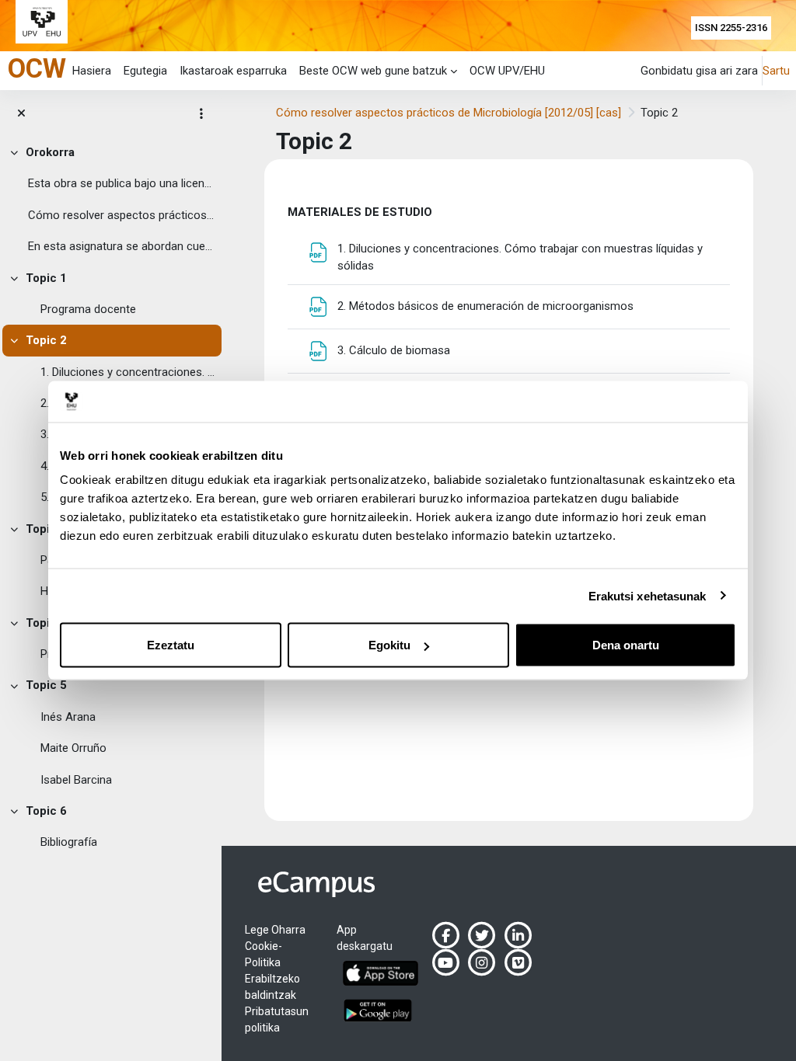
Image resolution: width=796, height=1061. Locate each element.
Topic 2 (46, 340)
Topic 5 (46, 685)
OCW (37, 68)
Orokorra (50, 152)
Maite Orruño (73, 748)
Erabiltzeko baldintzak (272, 986)
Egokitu (389, 645)
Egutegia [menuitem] (145, 71)
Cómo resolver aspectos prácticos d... (121, 215)
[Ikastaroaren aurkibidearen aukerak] (201, 113)
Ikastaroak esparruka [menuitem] (233, 71)
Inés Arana (68, 717)
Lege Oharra (275, 930)
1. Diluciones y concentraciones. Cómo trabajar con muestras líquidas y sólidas (127, 372)
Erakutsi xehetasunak (647, 595)
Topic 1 (46, 278)
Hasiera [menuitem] (91, 71)
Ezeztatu (170, 645)
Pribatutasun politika (277, 1019)
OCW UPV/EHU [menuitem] (507, 71)
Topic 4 (46, 623)
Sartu (776, 71)
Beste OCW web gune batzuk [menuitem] (373, 71)
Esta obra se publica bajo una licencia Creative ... (121, 183)
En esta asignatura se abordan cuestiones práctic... (121, 246)
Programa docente (88, 309)
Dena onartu (625, 645)
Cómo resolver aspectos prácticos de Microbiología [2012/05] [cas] (448, 113)
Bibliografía (68, 842)
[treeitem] (111, 200)
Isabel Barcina (76, 780)
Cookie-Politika (263, 954)
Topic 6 (46, 811)
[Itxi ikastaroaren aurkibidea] (21, 113)
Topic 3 (46, 529)
